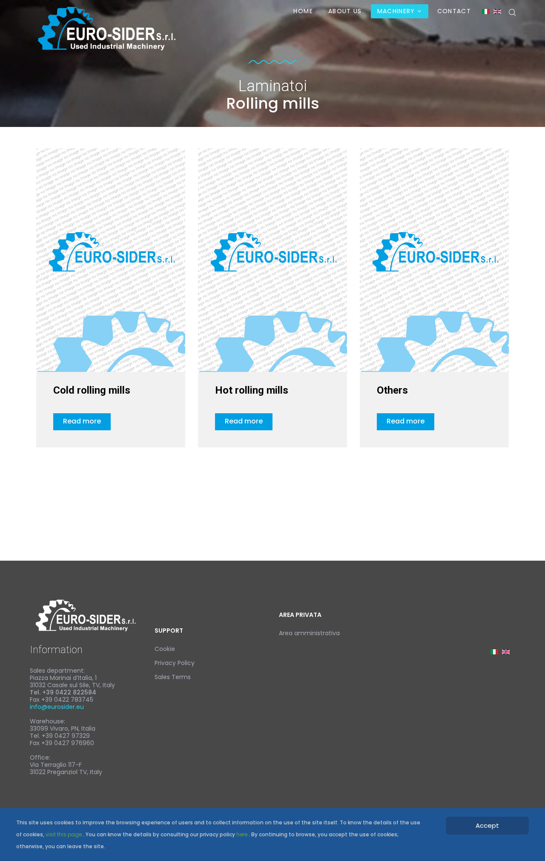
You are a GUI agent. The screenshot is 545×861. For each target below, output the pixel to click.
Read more (82, 421)
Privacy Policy (175, 663)
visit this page (64, 834)
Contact (454, 11)
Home (303, 11)
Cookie (165, 649)
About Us (345, 11)
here (242, 834)
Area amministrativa (309, 633)
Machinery (396, 11)
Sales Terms (173, 677)
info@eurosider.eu (57, 707)
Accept (487, 825)
